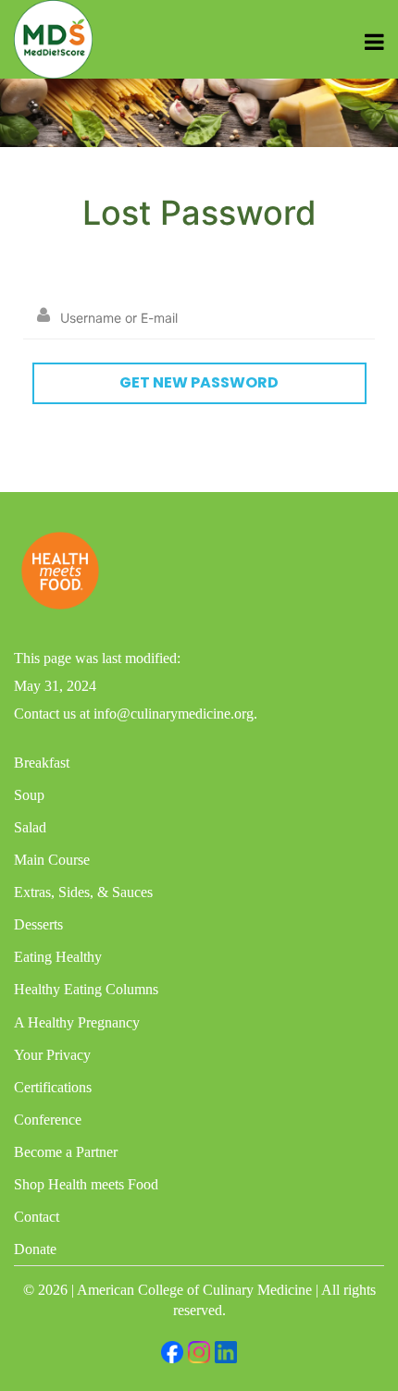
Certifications (53, 1087)
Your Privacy (52, 1055)
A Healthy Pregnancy (77, 1022)
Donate (35, 1249)
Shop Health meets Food (86, 1184)
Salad (30, 827)
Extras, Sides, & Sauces (83, 892)
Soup (29, 795)
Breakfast (41, 762)
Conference (47, 1119)
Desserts (38, 924)
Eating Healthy (58, 957)
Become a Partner (66, 1152)
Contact (36, 1217)
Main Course (52, 860)
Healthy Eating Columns (86, 989)
